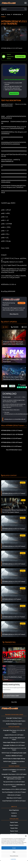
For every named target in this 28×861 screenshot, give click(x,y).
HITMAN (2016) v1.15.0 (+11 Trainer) (11, 430)
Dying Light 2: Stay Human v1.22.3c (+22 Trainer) (14, 774)
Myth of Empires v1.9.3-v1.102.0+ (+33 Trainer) (14, 789)
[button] (26, 836)
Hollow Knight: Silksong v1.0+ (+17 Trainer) (14, 742)
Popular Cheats (14, 831)
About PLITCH (14, 93)
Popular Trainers (14, 825)
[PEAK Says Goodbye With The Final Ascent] (14, 355)
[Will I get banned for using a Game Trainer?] (14, 655)
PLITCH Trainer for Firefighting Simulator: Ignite (14, 752)
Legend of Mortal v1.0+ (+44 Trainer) (14, 735)
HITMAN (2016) (17, 14)
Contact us (14, 813)
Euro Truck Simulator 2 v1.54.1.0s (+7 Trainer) (14, 792)
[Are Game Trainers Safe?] (14, 690)
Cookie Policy (13, 859)
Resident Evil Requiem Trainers (14, 723)
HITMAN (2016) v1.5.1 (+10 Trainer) (11, 446)
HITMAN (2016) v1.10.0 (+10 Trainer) (11, 442)
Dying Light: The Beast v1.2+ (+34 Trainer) (14, 745)
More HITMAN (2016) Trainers (14, 449)
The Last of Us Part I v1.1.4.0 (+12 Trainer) (14, 781)
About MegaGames (14, 810)
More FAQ (14, 702)
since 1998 (21, 303)
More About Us (14, 314)
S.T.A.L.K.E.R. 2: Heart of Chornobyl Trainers (14, 721)
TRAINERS (15, 327)
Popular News (14, 834)
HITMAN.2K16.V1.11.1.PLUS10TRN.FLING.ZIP (14, 419)
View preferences (14, 856)
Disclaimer (14, 816)
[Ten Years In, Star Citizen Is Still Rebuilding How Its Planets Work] (14, 372)
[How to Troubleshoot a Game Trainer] (14, 672)
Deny (14, 852)
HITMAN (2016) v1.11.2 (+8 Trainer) (11, 438)
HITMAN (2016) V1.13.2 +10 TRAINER (12, 434)
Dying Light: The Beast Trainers (14, 718)
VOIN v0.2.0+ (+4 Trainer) (14, 795)
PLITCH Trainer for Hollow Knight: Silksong (14, 758)
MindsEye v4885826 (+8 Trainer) (14, 755)
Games (8, 14)
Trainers (3, 16)
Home (2, 14)
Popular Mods (14, 828)
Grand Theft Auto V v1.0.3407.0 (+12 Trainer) (14, 800)
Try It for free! (20, 56)
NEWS (6, 327)
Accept (14, 848)
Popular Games (14, 822)
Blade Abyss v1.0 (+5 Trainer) (14, 798)
